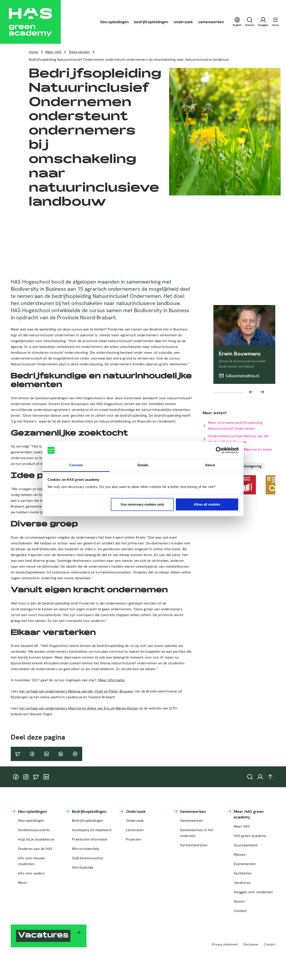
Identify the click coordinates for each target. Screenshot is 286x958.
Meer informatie (111, 680)
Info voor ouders (31, 873)
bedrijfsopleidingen (151, 21)
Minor (22, 882)
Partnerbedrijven (194, 845)
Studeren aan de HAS (35, 848)
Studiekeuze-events (34, 830)
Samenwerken (191, 820)
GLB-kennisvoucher (88, 858)
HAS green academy (250, 835)
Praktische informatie (89, 839)
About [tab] (210, 465)
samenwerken (211, 21)
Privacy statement (225, 944)
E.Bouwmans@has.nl (242, 375)
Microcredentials (85, 848)
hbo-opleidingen (114, 21)
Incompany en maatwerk (92, 830)
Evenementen (245, 864)
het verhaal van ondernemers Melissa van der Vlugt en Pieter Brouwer (76, 691)
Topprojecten (79, 52)
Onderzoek (135, 820)
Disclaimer (251, 944)
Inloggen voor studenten (253, 892)
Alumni (239, 901)
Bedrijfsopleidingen (87, 820)
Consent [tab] (76, 465)
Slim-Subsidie (82, 867)
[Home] (30, 22)
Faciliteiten (243, 873)
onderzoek (183, 21)
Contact (240, 910)
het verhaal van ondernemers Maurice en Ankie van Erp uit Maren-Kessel (78, 708)
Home (33, 52)
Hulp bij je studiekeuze (36, 839)
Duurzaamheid (245, 845)
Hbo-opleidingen (31, 820)
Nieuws (240, 854)
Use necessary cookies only (142, 504)
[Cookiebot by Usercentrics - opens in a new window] (219, 450)
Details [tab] (143, 465)
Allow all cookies (207, 504)
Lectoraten (135, 830)
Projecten (133, 839)
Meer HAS (53, 52)
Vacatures (242, 882)
